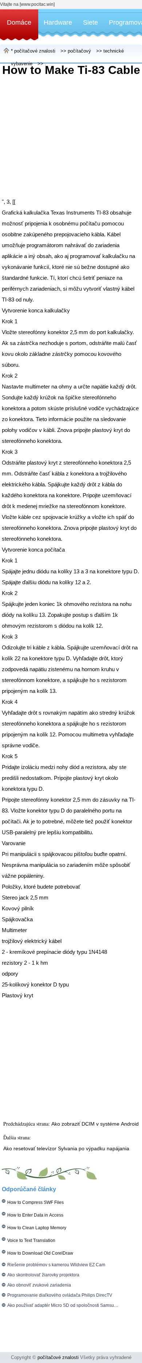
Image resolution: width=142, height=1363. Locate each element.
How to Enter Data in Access (35, 1215)
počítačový (79, 51)
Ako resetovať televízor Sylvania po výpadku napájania (66, 1148)
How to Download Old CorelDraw (40, 1253)
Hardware (58, 22)
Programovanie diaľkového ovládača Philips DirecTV (59, 1295)
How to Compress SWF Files (35, 1202)
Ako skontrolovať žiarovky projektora (43, 1274)
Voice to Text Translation (31, 1240)
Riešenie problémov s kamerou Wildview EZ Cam (56, 1264)
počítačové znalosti (34, 51)
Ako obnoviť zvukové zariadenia (39, 1285)
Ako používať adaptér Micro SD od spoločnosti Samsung (63, 1305)
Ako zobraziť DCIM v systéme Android (95, 1124)
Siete (90, 22)
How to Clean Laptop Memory (36, 1227)
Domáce (19, 22)
